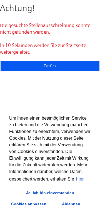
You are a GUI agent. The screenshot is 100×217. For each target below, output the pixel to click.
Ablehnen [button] (71, 204)
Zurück (50, 65)
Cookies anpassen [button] (28, 204)
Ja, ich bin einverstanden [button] (50, 193)
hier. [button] (80, 179)
